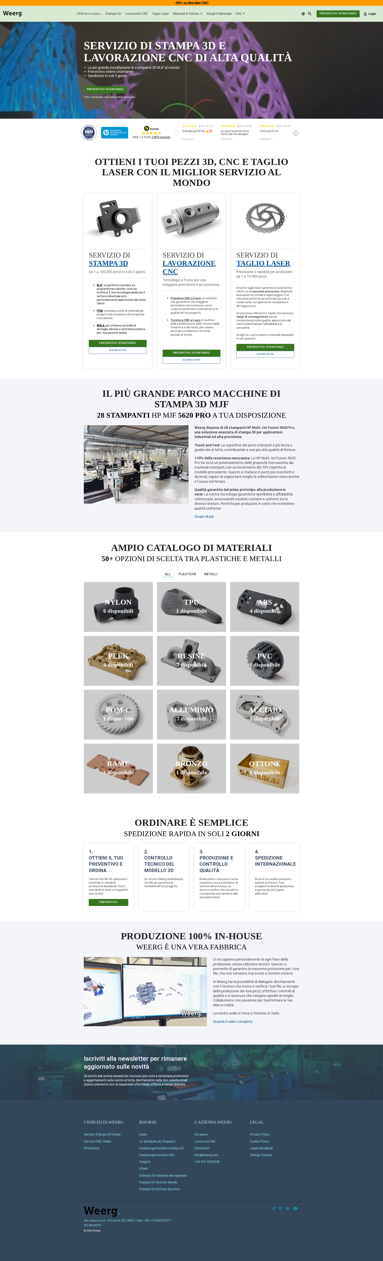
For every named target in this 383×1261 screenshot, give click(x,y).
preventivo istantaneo (105, 89)
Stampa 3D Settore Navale (158, 1182)
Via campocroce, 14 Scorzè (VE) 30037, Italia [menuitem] (113, 1220)
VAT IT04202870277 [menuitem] (158, 1220)
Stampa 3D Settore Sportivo (159, 1189)
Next (295, 133)
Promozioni (91, 1148)
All (168, 574)
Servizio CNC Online (97, 1141)
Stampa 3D (113, 14)
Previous (176, 133)
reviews (161, 137)
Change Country (261, 1155)
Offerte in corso (88, 14)
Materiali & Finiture (186, 14)
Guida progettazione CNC (157, 1155)
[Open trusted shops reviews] (197, 132)
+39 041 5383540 (207, 1162)
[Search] (310, 14)
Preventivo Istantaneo (338, 13)
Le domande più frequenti (157, 1141)
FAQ (239, 14)
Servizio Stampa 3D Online (102, 1134)
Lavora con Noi (204, 1141)
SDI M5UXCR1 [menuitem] (93, 1225)
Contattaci (202, 1148)
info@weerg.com (206, 1155)
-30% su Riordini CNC (191, 3)
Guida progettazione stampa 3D (161, 1148)
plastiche (187, 574)
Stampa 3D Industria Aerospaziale (163, 1175)
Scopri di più (204, 516)
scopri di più (117, 350)
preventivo (108, 902)
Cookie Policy (259, 1141)
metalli (210, 574)
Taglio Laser (160, 14)
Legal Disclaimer (261, 1148)
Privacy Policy (260, 1134)
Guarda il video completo (233, 1021)
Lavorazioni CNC (136, 14)
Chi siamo (201, 1134)
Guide (143, 1134)
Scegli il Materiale (219, 14)
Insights (144, 1162)
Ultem (143, 1168)
